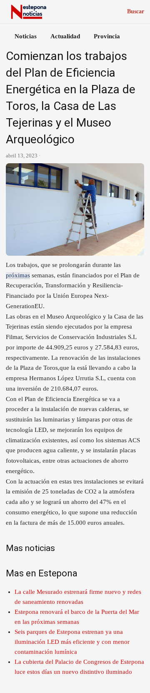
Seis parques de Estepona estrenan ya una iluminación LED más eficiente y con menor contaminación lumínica (72, 641)
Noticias (26, 36)
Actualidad (65, 36)
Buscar (135, 11)
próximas (18, 275)
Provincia (107, 36)
